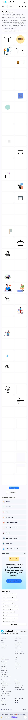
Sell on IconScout (4, 646)
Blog (2, 640)
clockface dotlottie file (8, 612)
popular (10, 25)
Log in (24, 2)
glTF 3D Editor (4, 661)
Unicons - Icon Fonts (19, 651)
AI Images (17, 646)
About (2, 642)
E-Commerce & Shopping (12, 538)
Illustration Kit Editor (5, 659)
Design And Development (12, 522)
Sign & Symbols (9, 517)
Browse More (5, 553)
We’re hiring (3, 647)
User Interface (9, 506)
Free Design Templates (19, 653)
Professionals (9, 543)
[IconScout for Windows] (17, 702)
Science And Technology (12, 527)
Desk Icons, (11, 28)
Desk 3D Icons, (18, 27)
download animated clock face (10, 606)
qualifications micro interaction (10, 600)
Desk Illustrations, (5, 28)
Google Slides (17, 664)
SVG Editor (3, 663)
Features (3, 644)
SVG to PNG (3, 666)
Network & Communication (12, 548)
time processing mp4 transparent (11, 609)
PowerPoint (17, 663)
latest (14, 25)
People (7, 512)
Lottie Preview (4, 674)
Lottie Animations (18, 642)
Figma (16, 659)
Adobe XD (17, 668)
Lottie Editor (3, 664)
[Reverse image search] (19, 6)
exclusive (6, 25)
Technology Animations (18, 31)
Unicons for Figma (18, 666)
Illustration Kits (18, 647)
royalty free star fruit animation (10, 615)
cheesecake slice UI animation (10, 618)
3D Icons (16, 640)
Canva (16, 661)
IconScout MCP (4, 672)
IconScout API (4, 670)
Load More (14, 624)
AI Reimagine (4, 668)
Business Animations (6, 31)
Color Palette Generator (6, 676)
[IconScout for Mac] (15, 702)
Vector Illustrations (18, 644)
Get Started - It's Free (14, 581)
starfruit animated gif (8, 603)
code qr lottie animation (9, 621)
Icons (16, 649)
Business (8, 501)
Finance (8, 533)
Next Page (12, 487)
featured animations (21, 25)
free (11, 14)
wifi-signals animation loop (10, 594)
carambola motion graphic (9, 597)
